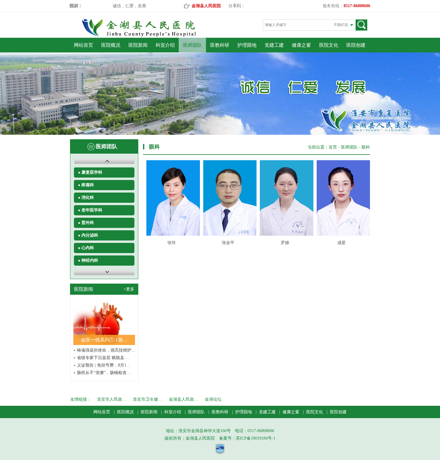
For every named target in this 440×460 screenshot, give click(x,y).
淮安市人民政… (111, 399)
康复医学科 (91, 172)
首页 (333, 147)
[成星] (342, 198)
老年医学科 (91, 210)
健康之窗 (301, 45)
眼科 (366, 147)
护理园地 (247, 45)
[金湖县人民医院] (149, 35)
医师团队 (192, 45)
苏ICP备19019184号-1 (255, 438)
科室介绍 (165, 45)
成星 (341, 242)
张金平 (228, 242)
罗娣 (285, 242)
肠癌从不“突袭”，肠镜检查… (104, 372)
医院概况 (110, 45)
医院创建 (355, 45)
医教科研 (219, 45)
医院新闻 (138, 45)
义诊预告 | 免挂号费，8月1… (104, 365)
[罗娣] (285, 198)
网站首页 (83, 45)
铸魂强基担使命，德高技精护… (106, 350)
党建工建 (274, 45)
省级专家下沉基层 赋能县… (102, 357)
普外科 (87, 222)
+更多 (129, 289)
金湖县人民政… (183, 399)
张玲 (171, 242)
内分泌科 (89, 235)
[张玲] (171, 198)
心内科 (87, 248)
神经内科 (89, 260)
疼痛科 (87, 185)
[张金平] (228, 198)
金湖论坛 (213, 399)
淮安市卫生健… (147, 399)
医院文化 (328, 45)
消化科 (87, 197)
